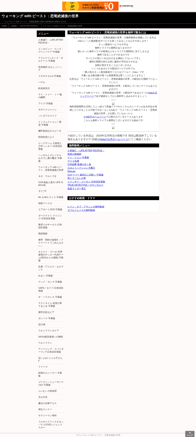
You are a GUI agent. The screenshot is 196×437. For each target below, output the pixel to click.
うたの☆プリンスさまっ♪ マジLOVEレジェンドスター (51, 424)
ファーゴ (42, 366)
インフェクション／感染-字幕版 (49, 123)
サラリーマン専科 (47, 415)
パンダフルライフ (47, 115)
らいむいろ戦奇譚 (47, 391)
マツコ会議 (73, 161)
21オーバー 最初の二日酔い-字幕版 (86, 174)
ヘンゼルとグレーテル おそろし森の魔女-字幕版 (50, 158)
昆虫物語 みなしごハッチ (50, 68)
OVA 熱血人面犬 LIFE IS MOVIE (50, 183)
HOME (4, 26)
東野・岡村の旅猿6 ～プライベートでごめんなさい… (51, 242)
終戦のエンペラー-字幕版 (50, 374)
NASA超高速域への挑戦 (50, 336)
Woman (71, 171)
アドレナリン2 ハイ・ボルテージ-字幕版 (50, 59)
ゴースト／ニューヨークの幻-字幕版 (51, 383)
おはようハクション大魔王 (81, 168)
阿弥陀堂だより (46, 137)
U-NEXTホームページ (95, 116)
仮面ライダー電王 (77, 188)
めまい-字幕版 (45, 275)
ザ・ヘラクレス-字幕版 (50, 297)
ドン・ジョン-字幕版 (78, 157)
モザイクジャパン (47, 109)
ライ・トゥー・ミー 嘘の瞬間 (50, 96)
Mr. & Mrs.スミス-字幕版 (50, 197)
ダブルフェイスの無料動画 (81, 210)
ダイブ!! (42, 191)
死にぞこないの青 (77, 178)
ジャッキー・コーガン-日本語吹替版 (86, 181)
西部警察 (42, 233)
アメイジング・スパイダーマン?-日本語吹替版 (51, 350)
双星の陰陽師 (74, 154)
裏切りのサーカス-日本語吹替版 (50, 226)
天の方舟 (42, 397)
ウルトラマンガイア (48, 330)
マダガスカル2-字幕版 (49, 76)
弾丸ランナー (45, 409)
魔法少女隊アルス (47, 403)
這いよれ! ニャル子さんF (50, 359)
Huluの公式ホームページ (114, 139)
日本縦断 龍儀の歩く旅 (79, 164)
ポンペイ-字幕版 (46, 318)
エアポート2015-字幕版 (50, 209)
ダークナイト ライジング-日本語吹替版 (50, 217)
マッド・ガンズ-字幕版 (50, 281)
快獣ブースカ (45, 203)
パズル (41, 82)
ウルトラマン (45, 342)
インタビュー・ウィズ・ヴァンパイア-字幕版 (51, 50)
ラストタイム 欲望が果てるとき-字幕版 (50, 304)
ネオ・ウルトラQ (47, 176)
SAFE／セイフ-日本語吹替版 (50, 289)
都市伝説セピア (46, 312)
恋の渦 (41, 324)
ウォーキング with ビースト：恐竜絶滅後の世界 (62, 26)
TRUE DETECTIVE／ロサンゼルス (85, 185)
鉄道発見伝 (44, 88)
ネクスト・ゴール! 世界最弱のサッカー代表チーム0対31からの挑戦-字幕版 (51, 256)
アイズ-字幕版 (45, 103)
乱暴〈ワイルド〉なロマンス (51, 268)
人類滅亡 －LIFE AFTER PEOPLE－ (25, 26)
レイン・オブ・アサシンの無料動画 (86, 206)
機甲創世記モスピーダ (49, 131)
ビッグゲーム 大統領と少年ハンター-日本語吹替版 (50, 146)
